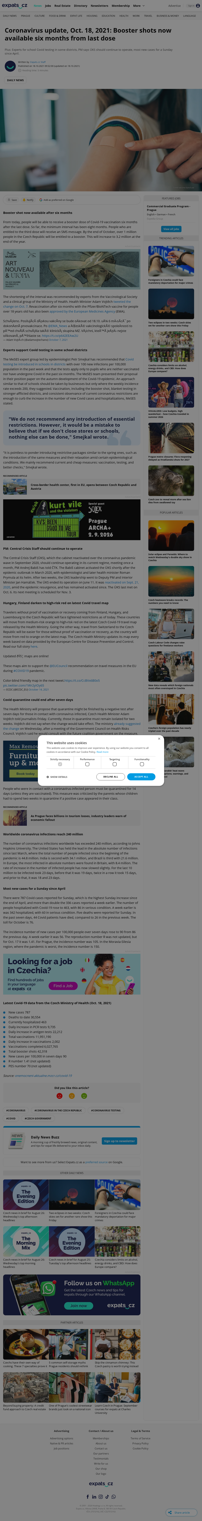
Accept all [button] (141, 776)
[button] (57, 777)
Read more (102, 751)
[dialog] (101, 760)
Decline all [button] (110, 776)
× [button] (159, 739)
